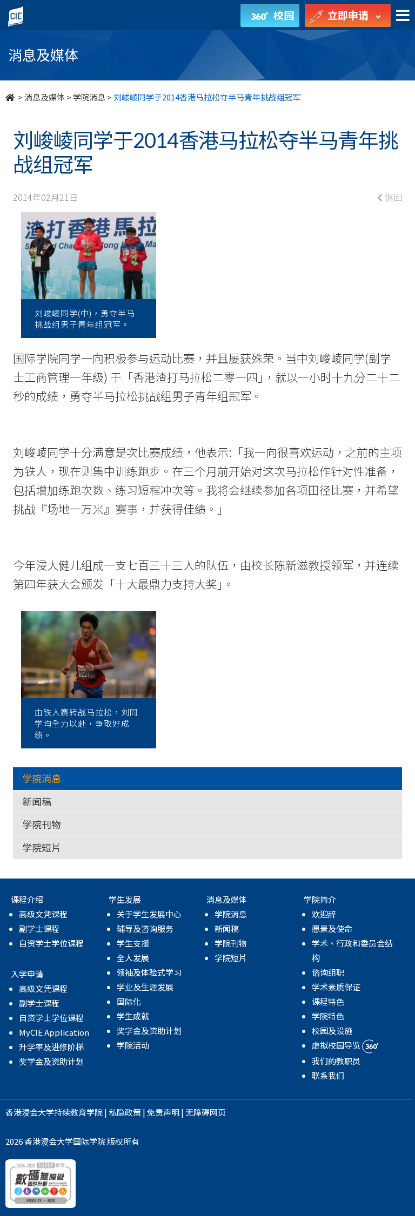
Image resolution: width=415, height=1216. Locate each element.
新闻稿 (36, 801)
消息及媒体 (44, 97)
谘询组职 (328, 972)
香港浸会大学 (29, 1112)
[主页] (10, 97)
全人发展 (133, 957)
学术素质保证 (336, 986)
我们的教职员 (336, 1060)
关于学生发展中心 (149, 914)
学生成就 (133, 1016)
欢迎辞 (324, 914)
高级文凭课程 (43, 914)
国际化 (129, 1001)
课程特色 (328, 1001)
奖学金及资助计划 (51, 1061)
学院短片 (41, 847)
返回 (392, 197)
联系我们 (328, 1075)
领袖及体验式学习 (149, 972)
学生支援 (133, 943)
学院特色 (328, 1016)
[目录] (403, 16)
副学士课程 (39, 928)
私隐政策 (125, 1112)
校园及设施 (332, 1030)
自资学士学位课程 (51, 943)
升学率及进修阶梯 (51, 1046)
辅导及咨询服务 (145, 928)
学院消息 (89, 97)
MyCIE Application (54, 1032)
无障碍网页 (205, 1112)
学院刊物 (41, 824)
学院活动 (133, 1045)
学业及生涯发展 (145, 986)
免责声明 (163, 1112)
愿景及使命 (332, 928)
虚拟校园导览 (337, 1045)
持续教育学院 (78, 1112)
